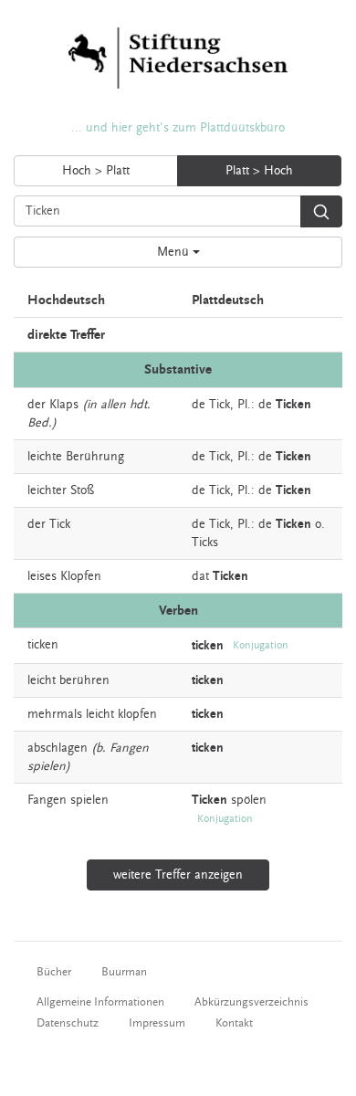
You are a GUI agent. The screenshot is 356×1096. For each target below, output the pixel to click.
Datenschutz (68, 1023)
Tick (219, 404)
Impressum (157, 1023)
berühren (84, 680)
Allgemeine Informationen (100, 1002)
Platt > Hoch (259, 170)
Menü (175, 252)
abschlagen (57, 748)
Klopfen (80, 576)
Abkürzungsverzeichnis (251, 1002)
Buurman (124, 971)
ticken (42, 645)
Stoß (82, 490)
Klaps (64, 404)
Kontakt (234, 1023)
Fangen (47, 800)
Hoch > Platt (96, 170)
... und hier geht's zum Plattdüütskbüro (178, 128)
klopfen (137, 714)
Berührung (95, 456)
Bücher (54, 971)
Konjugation (260, 645)
